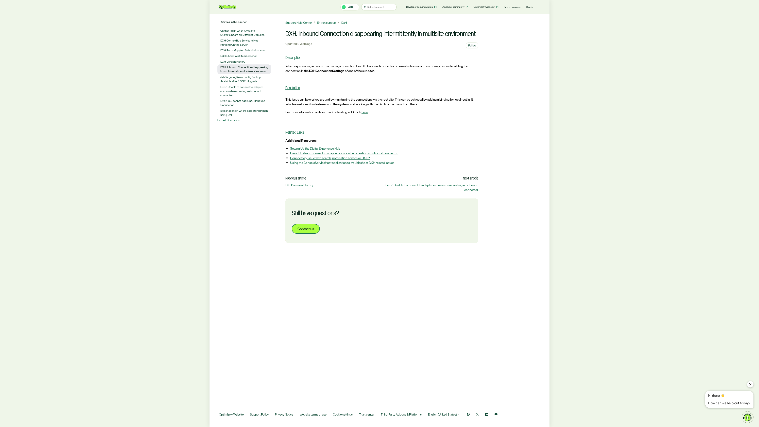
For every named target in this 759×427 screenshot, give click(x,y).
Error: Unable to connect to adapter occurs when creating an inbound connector (344, 153)
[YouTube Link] (496, 415)
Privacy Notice (284, 414)
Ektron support (326, 22)
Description (293, 58)
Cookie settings (343, 414)
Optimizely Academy (484, 7)
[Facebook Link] (468, 415)
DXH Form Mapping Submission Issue (243, 50)
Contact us (305, 229)
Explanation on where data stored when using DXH (244, 112)
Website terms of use (313, 414)
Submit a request (512, 7)
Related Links (294, 132)
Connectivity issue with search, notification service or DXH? (330, 158)
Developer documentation (419, 7)
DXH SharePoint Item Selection (239, 56)
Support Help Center (298, 22)
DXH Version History (299, 185)
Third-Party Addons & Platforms (401, 414)
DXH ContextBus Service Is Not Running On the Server (239, 42)
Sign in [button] (529, 7)
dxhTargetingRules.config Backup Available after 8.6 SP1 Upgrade (240, 79)
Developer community (453, 7)
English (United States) (442, 414)
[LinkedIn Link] (486, 415)
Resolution (292, 88)
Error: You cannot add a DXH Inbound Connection (242, 102)
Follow (472, 45)
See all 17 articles (228, 120)
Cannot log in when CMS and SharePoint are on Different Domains (242, 32)
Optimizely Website (231, 414)
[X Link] (477, 415)
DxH (344, 22)
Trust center (366, 414)
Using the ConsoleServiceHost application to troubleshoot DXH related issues (342, 162)
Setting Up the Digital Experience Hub (315, 148)
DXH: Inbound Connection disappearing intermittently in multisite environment (244, 69)
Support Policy (259, 414)
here (365, 112)
